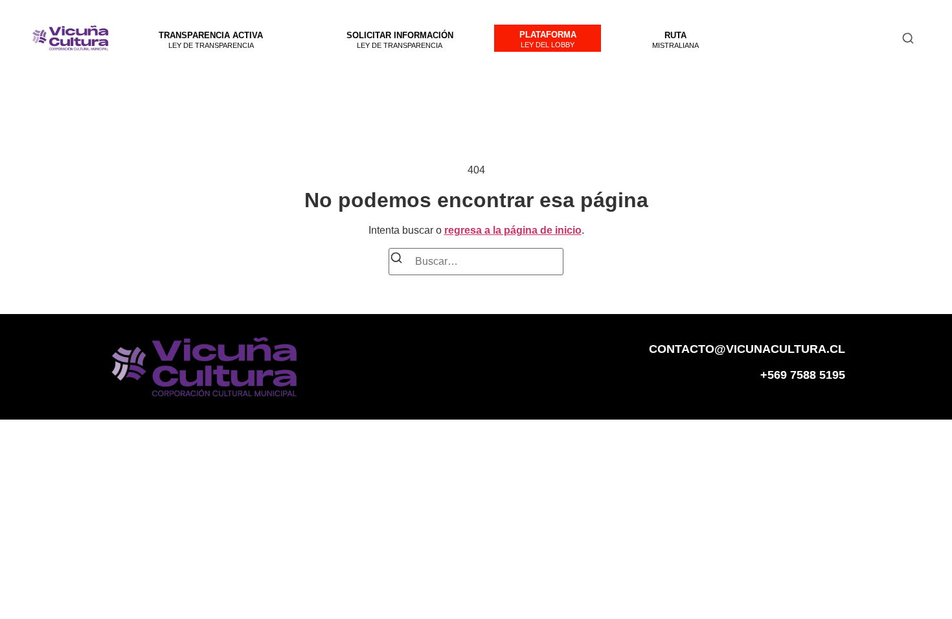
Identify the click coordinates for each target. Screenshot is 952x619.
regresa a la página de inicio (513, 230)
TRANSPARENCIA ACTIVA (211, 35)
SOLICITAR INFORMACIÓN (399, 35)
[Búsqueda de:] (476, 261)
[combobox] (828, 38)
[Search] (908, 38)
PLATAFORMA (547, 34)
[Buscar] (396, 260)
